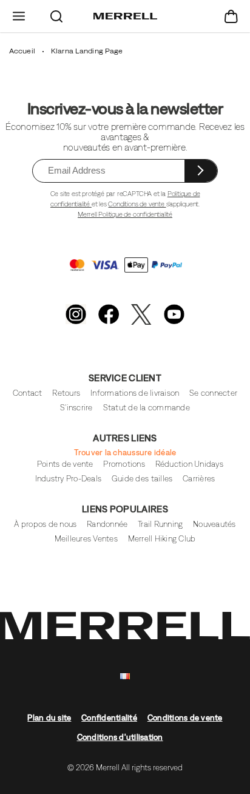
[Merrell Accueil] (125, 16)
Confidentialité (109, 717)
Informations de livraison (134, 393)
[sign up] (200, 171)
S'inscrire (76, 407)
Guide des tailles (142, 478)
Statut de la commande (146, 407)
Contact (27, 393)
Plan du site (49, 717)
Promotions (124, 464)
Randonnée (107, 524)
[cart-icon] (231, 16)
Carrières (199, 478)
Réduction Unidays (189, 464)
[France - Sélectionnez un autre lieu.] (125, 676)
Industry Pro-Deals (68, 478)
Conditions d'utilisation (120, 737)
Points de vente (65, 464)
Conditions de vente (137, 204)
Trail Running (160, 524)
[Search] (56, 16)
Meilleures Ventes (86, 538)
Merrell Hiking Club (162, 538)
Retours (66, 393)
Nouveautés (214, 524)
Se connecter (213, 393)
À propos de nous (45, 524)
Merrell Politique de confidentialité (125, 214)
